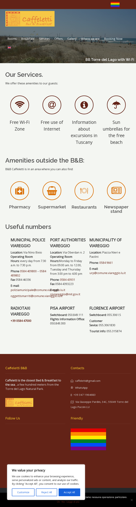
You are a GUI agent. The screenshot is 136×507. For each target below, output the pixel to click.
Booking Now (113, 39)
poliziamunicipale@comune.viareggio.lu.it (38, 290)
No (63, 501)
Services (44, 39)
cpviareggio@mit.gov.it (65, 294)
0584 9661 (106, 263)
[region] (46, 482)
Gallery (71, 39)
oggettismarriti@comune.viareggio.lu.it (36, 296)
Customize (23, 492)
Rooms (12, 39)
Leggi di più (73, 501)
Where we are (90, 39)
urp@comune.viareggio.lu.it (107, 273)
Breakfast (27, 39)
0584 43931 (67, 280)
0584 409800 (28, 271)
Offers (58, 39)
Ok (58, 501)
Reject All (46, 492)
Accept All (69, 492)
